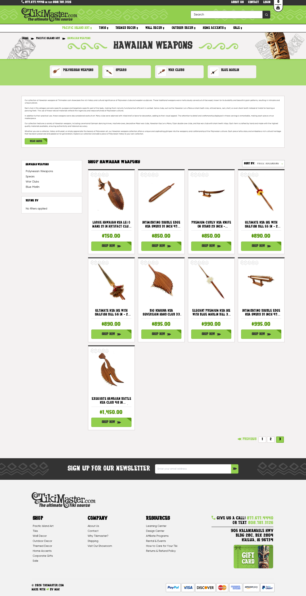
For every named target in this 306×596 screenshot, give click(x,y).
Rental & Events (156, 541)
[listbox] (271, 163)
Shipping (93, 541)
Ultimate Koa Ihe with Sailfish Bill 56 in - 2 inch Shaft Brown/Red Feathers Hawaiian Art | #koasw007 (111, 313)
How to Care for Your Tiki (161, 546)
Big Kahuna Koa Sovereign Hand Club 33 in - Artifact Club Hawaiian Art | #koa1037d (161, 313)
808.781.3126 (62, 2)
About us (237, 2)
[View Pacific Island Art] (91, 28)
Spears (30, 176)
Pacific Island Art (76, 28)
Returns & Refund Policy (161, 551)
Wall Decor (153, 28)
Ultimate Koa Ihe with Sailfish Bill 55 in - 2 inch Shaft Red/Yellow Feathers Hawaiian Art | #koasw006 (261, 224)
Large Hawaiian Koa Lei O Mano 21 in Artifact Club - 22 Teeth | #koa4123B (111, 224)
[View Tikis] (107, 28)
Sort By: (249, 163)
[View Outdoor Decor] (194, 28)
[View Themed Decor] (137, 28)
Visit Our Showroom (100, 546)
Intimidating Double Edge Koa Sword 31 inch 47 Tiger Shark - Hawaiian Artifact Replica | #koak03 (161, 224)
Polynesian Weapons (39, 171)
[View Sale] (241, 28)
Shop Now (108, 246)
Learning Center (156, 526)
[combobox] (230, 15)
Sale (236, 28)
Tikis (102, 28)
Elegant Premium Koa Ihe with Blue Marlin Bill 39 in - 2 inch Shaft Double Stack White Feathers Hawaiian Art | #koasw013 (211, 313)
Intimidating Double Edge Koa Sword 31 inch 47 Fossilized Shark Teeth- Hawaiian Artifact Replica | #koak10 (261, 313)
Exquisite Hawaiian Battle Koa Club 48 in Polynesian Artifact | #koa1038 (111, 401)
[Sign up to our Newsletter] (234, 469)
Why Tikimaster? (98, 536)
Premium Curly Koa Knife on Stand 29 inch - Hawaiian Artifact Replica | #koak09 (211, 224)
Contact (253, 2)
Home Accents (213, 28)
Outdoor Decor (182, 28)
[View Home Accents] (225, 28)
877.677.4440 (34, 2)
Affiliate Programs (157, 536)
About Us (93, 526)
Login (266, 2)
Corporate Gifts (43, 555)
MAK (57, 589)
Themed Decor (126, 28)
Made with (39, 589)
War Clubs (32, 181)
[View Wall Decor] (163, 28)
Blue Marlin (33, 187)
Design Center (155, 531)
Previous (249, 439)
